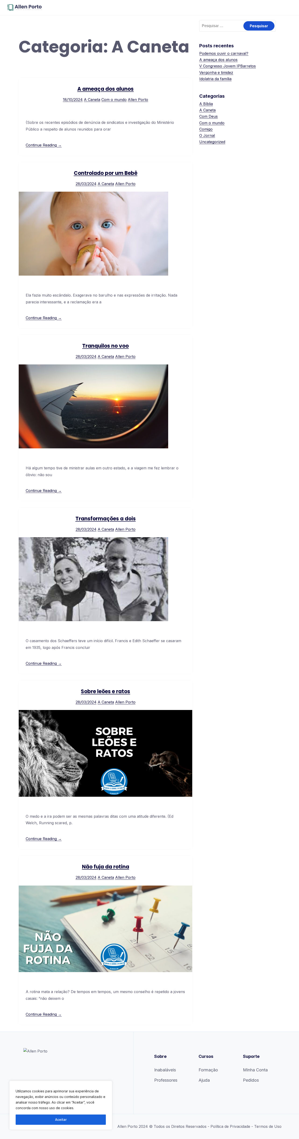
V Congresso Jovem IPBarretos (227, 66)
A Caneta (92, 99)
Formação (208, 1069)
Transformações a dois (105, 518)
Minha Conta (255, 1069)
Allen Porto (138, 99)
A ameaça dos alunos (105, 89)
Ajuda (204, 1080)
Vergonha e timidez (216, 72)
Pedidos (251, 1080)
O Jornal (207, 135)
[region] (60, 1105)
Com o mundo (114, 99)
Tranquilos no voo (105, 346)
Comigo (206, 129)
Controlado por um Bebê (105, 173)
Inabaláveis (165, 1069)
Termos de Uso (267, 1126)
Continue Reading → (44, 145)
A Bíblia (206, 103)
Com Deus (208, 116)
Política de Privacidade (230, 1126)
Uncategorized (212, 141)
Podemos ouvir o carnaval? (223, 53)
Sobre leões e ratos (105, 691)
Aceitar (61, 1120)
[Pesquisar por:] (237, 25)
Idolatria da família (215, 78)
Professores (165, 1080)
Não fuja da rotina (105, 866)
